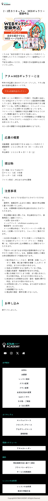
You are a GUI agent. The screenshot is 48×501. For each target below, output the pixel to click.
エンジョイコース (24, 420)
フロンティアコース (24, 424)
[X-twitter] (17, 353)
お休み (24, 370)
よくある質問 (24, 405)
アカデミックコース (24, 429)
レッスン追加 (24, 379)
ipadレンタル (24, 396)
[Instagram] (11, 353)
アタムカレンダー (24, 448)
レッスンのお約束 (24, 486)
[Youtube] (5, 353)
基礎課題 (24, 433)
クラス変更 (24, 383)
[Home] (23, 353)
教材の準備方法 (24, 491)
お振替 (24, 374)
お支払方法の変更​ (24, 392)
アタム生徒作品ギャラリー (15, 91)
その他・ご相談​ (24, 401)
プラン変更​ (24, 387)
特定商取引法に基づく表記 (24, 463)
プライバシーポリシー (24, 467)
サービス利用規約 (24, 471)
